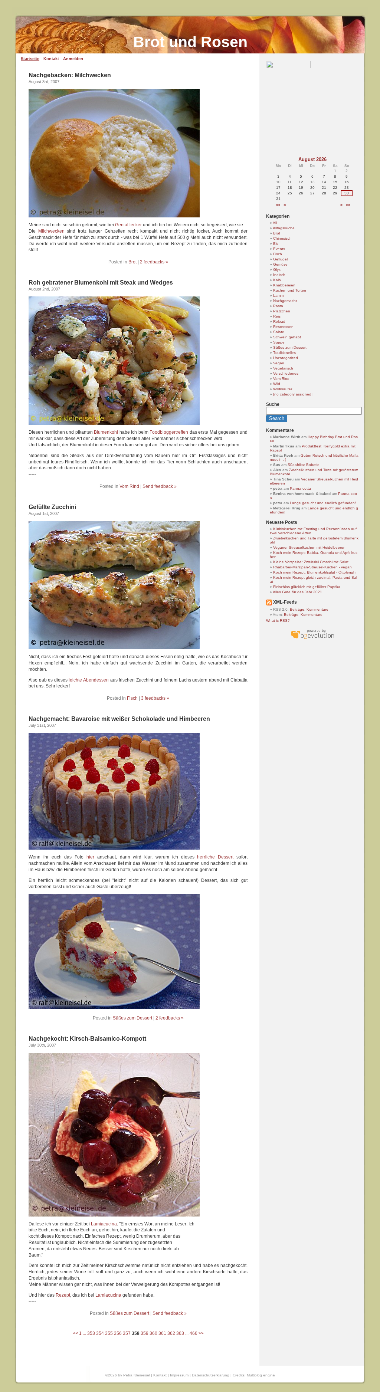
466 (193, 1333)
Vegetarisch (283, 368)
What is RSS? (278, 620)
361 (162, 1333)
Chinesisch (282, 238)
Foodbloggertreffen (169, 432)
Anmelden (73, 58)
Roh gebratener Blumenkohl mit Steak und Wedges (101, 282)
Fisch (132, 698)
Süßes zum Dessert (132, 1018)
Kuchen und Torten (289, 290)
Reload (279, 321)
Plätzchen (281, 311)
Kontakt (51, 58)
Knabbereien (284, 285)
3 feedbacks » (155, 698)
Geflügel (280, 259)
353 (91, 1333)
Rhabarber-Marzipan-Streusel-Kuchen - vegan (312, 567)
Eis (275, 244)
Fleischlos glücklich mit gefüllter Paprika (306, 587)
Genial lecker (128, 224)
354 (100, 1333)
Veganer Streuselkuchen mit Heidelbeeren (309, 547)
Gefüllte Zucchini (52, 507)
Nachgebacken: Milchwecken (70, 75)
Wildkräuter (282, 389)
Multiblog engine (261, 1375)
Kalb (277, 280)
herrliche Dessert (215, 857)
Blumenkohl (106, 432)
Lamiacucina (104, 1224)
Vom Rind (129, 486)
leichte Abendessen (89, 680)
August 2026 (312, 159)
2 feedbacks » (154, 262)
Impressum (179, 1375)
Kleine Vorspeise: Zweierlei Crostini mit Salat (310, 562)
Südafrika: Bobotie (304, 465)
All (275, 223)
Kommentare (317, 609)
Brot (132, 262)
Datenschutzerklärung (210, 1375)
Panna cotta (300, 488)
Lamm (278, 295)
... (84, 1333)
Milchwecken (51, 231)
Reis (277, 316)
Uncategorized (285, 358)
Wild (276, 384)
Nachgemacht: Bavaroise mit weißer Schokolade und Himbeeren (119, 719)
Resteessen (283, 327)
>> (201, 1333)
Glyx (277, 269)
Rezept (63, 1295)
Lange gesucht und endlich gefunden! (323, 503)
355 (109, 1333)
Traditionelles (284, 353)
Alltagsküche (284, 228)
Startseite (30, 58)
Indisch (279, 275)
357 (127, 1333)
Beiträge (297, 609)
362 (171, 1333)
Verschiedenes (285, 373)
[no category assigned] (292, 394)
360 (153, 1333)
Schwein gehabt (287, 337)
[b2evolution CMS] (312, 639)
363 (180, 1333)
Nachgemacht (285, 301)
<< (75, 1333)
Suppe (279, 342)
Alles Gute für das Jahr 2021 (297, 592)
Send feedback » (159, 486)
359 (144, 1333)
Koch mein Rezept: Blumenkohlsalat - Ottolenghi (314, 572)
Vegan (278, 363)
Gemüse (280, 264)
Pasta (278, 306)
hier (90, 857)
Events (279, 249)
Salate (278, 332)
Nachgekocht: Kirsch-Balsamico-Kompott (87, 1038)
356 (118, 1333)
